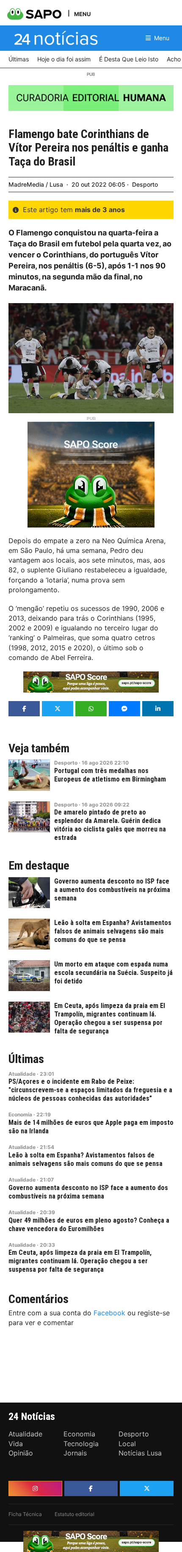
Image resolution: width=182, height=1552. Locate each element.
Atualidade (22, 1074)
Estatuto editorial (74, 1514)
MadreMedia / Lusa (35, 184)
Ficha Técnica (25, 1514)
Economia (20, 1114)
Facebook (109, 1313)
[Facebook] (91, 1488)
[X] (147, 1488)
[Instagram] (35, 1488)
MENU (82, 14)
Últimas (26, 1059)
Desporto (145, 184)
